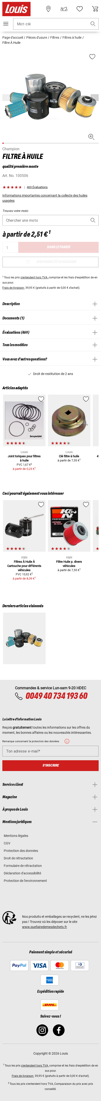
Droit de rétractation (18, 858)
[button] (93, 24)
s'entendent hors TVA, (34, 277)
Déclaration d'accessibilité (22, 873)
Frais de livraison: (13, 287)
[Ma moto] (63, 8)
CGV (7, 843)
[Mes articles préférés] (79, 8)
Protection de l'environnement (25, 881)
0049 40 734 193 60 (56, 696)
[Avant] (95, 97)
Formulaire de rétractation (23, 866)
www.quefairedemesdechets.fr (44, 927)
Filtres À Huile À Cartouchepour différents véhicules (24, 566)
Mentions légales (16, 836)
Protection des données (21, 851)
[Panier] (95, 8)
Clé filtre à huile (69, 456)
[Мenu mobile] (5, 23)
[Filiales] (48, 8)
